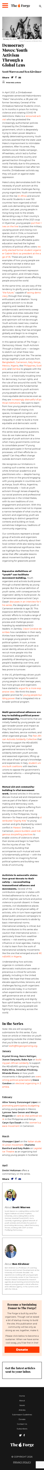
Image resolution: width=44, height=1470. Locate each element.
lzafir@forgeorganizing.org (23, 1046)
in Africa (22, 196)
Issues (22, 1405)
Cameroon (21, 362)
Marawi (17, 827)
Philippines (29, 365)
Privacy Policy (22, 1462)
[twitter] (20, 1435)
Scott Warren (10, 71)
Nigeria (14, 365)
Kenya (37, 362)
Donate (22, 1349)
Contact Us (22, 1424)
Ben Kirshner (33, 71)
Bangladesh (8, 362)
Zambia (16, 369)
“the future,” (8, 292)
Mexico (6, 365)
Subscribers (22, 1429)
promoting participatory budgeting (20, 1105)
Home (22, 1396)
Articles (22, 1410)
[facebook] (24, 1435)
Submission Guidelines (22, 1414)
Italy (30, 362)
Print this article (13, 83)
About (22, 1400)
